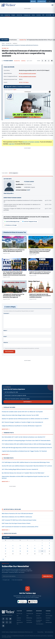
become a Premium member (31, 142)
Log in (14, 89)
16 (49, 548)
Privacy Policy (40, 632)
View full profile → (9, 193)
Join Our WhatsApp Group (12, 221)
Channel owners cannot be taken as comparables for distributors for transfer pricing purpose (22, 205)
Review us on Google (11, 225)
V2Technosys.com (29, 632)
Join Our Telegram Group (30, 221)
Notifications (39, 613)
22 (42, 551)
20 (27, 551)
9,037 (28, 190)
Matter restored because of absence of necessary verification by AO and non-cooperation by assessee (27, 53)
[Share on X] (42, 60)
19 (20, 551)
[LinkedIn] (3, 622)
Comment (6, 313)
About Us (48, 613)
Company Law (27, 15)
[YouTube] (10, 618)
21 (34, 551)
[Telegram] (3, 625)
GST (43, 15)
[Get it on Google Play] (22, 601)
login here (12, 144)
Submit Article (49, 615)
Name (5, 330)
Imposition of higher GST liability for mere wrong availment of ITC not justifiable (22, 209)
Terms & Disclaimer (49, 632)
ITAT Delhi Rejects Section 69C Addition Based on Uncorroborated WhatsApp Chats (26, 462)
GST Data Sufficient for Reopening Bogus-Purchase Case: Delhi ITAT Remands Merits (26, 440)
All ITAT (21, 82)
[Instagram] (6, 622)
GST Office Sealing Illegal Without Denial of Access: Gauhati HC (20, 469)
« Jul (3, 559)
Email (5, 336)
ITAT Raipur (26, 82)
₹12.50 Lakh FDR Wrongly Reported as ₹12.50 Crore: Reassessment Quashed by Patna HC (27, 447)
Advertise (48, 618)
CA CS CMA (48, 15)
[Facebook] (3, 618)
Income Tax (7, 15)
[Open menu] (52, 5)
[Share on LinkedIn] (45, 60)
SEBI (27, 615)
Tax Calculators (39, 624)
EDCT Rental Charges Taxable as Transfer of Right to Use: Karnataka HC (22, 422)
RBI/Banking (29, 618)
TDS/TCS (19, 620)
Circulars (38, 615)
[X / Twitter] (6, 618)
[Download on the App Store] (33, 601)
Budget (13, 15)
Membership (49, 622)
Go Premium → (28, 401)
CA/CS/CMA (29, 622)
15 (42, 548)
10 (5, 548)
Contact (47, 620)
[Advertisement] (27, 27)
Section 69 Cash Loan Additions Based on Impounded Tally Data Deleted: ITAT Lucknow (27, 466)
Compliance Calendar (39, 621)
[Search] (53, 15)
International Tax (20, 623)
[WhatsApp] (10, 622)
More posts (5, 429)
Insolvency (28, 620)
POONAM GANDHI (8, 60)
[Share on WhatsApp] (48, 60)
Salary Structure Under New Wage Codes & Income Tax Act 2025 (20, 415)
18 (12, 551)
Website (6, 342)
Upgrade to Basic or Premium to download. (18, 86)
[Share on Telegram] (52, 60)
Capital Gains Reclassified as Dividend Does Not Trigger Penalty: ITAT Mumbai (24, 451)
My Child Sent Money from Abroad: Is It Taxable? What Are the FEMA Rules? (23, 473)
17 (5, 551)
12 (20, 548)
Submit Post (42, 1)
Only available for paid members (28, 73)
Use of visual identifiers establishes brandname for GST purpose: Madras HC (23, 201)
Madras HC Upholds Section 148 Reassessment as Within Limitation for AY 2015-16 (25, 418)
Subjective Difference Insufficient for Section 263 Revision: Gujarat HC (22, 426)
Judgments (38, 618)
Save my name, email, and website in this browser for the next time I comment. (22, 348)
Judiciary (15, 43)
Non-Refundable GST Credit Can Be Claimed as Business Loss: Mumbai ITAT (23, 437)
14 (34, 548)
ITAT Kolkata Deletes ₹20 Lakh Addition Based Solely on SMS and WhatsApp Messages (26, 444)
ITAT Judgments (14, 173)
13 (27, 548)
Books (33, 1)
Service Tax (19, 15)
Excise (33, 15)
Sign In (49, 1)
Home (2, 15)
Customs (38, 15)
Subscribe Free (47, 576)
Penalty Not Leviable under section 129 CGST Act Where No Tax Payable (22, 411)
